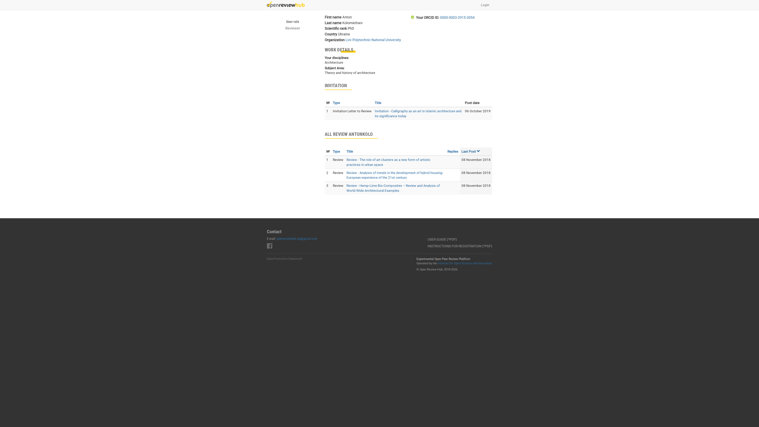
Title (378, 103)
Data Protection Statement (284, 259)
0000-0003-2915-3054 (457, 17)
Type (336, 103)
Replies (452, 151)
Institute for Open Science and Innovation (465, 263)
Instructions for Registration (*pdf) (460, 246)
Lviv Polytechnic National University (373, 40)
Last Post (469, 151)
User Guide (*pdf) (442, 239)
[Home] (287, 5)
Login (485, 5)
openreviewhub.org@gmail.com (297, 239)
